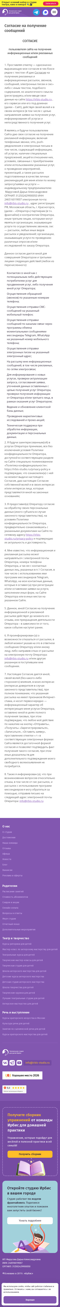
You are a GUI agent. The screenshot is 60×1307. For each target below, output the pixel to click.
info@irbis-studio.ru (16, 203)
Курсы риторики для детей (16, 944)
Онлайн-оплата (10, 907)
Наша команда (9, 843)
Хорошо (30, 1299)
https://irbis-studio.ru (39, 99)
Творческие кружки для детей (18, 993)
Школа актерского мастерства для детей (24, 971)
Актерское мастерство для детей (20, 1003)
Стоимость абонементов (15, 897)
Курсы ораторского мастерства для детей (24, 1034)
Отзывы (6, 848)
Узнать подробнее (30, 1220)
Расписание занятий (13, 891)
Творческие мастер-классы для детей (22, 960)
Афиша (6, 853)
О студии (7, 832)
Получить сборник (30, 1154)
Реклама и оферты (12, 875)
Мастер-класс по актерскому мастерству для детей (29, 949)
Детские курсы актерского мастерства (23, 976)
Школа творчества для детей (17, 987)
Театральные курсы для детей (18, 954)
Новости (6, 859)
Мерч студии (9, 918)
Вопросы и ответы (12, 913)
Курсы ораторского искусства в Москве (23, 1018)
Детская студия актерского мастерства (23, 982)
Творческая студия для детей (17, 965)
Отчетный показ (11, 924)
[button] (54, 12)
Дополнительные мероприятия (18, 929)
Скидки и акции (10, 902)
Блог (4, 864)
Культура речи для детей (15, 1023)
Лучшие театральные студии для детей (23, 998)
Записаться (51, 3)
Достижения (8, 837)
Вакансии (7, 870)
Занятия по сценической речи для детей (23, 1029)
